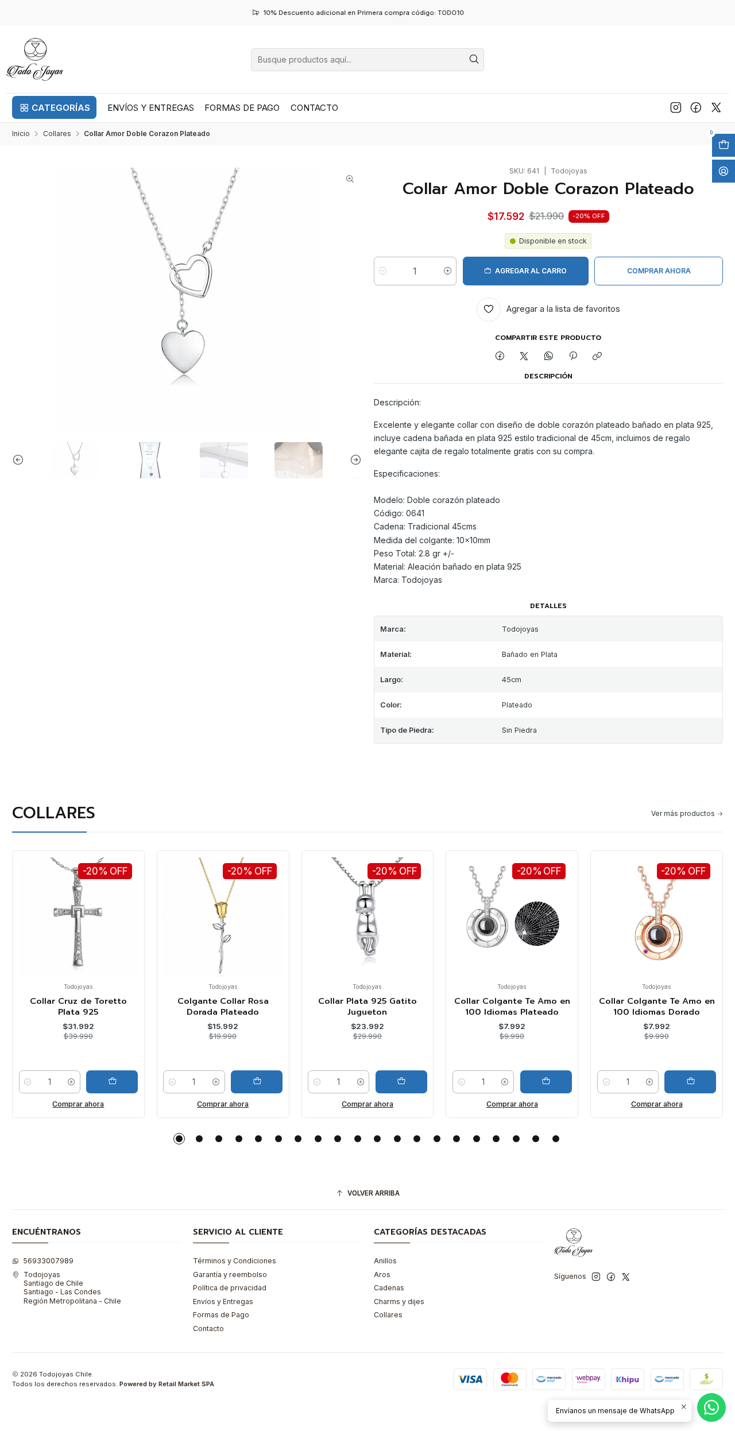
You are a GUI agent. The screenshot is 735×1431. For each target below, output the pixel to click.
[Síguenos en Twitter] (716, 107)
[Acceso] (723, 171)
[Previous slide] (20, 460)
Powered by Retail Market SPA (166, 1384)
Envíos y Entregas (223, 1301)
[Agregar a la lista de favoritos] (20, 901)
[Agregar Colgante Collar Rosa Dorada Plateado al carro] (246, 1081)
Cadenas (389, 1287)
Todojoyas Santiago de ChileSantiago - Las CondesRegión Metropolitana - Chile (72, 1287)
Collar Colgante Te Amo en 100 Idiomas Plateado (502, 1006)
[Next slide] (353, 460)
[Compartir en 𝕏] (524, 357)
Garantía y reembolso (230, 1274)
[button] (54, 107)
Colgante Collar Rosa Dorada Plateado (212, 1006)
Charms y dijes (399, 1301)
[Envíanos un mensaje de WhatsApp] (711, 1407)
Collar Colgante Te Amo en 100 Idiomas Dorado (647, 1006)
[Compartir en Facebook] (499, 357)
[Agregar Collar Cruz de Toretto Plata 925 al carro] (101, 1081)
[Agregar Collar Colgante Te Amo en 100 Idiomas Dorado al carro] (680, 1081)
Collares (57, 133)
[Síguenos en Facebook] (696, 107)
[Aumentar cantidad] (447, 271)
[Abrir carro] (723, 145)
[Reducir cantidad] (382, 271)
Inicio (21, 133)
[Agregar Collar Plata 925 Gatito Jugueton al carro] (391, 1081)
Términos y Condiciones (234, 1260)
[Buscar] (474, 59)
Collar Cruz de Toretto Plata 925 (68, 1006)
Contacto (208, 1328)
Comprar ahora (68, 1104)
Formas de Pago (221, 1314)
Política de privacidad (229, 1287)
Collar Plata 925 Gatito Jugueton (357, 1006)
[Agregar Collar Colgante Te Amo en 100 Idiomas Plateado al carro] (536, 1081)
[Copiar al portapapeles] (597, 357)
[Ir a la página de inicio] (35, 59)
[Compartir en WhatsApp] (549, 357)
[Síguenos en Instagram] (676, 107)
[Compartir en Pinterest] (573, 357)
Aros (382, 1274)
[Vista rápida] (20, 927)
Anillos (385, 1260)
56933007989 (48, 1260)
